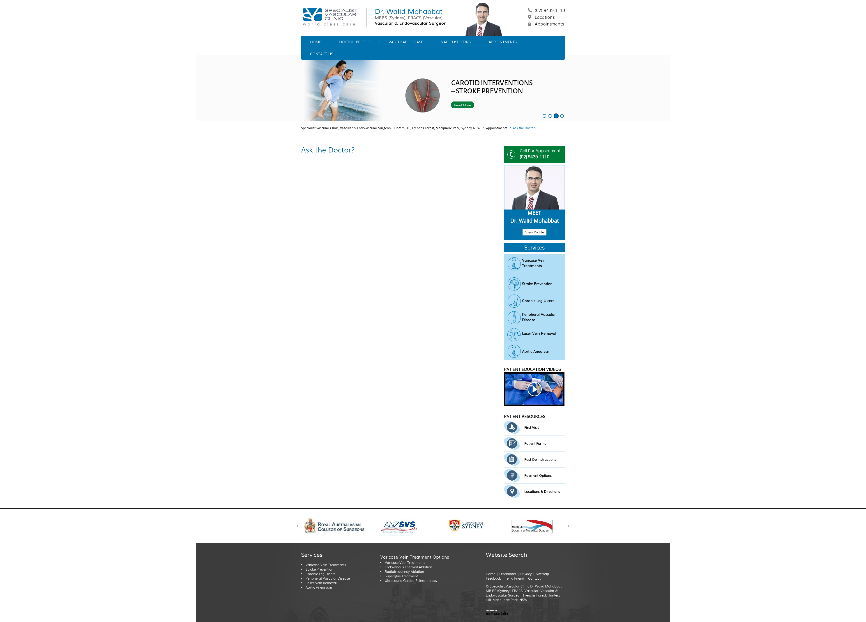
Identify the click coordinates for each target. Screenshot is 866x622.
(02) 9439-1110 (550, 10)
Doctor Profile (355, 41)
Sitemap (542, 573)
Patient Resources (524, 416)
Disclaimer (507, 573)
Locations (545, 17)
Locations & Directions (542, 491)
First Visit (531, 427)
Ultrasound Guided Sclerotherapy (411, 580)
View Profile (534, 232)
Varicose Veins (456, 41)
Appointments (549, 24)
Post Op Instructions (540, 459)
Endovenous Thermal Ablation (408, 567)
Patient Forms (535, 443)
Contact (534, 578)
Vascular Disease (406, 41)
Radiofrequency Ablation (404, 571)
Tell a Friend (514, 578)
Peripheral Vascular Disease (539, 317)
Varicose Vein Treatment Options (414, 557)
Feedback (493, 578)
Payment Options (538, 475)
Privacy (526, 573)
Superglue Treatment (401, 576)
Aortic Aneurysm (536, 351)
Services (534, 247)
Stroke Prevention (537, 283)
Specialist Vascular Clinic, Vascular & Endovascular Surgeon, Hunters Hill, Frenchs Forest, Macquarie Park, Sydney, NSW (390, 128)
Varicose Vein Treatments (534, 263)
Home (315, 41)
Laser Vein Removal (539, 333)
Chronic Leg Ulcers (538, 300)
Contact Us (321, 53)
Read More (462, 105)
